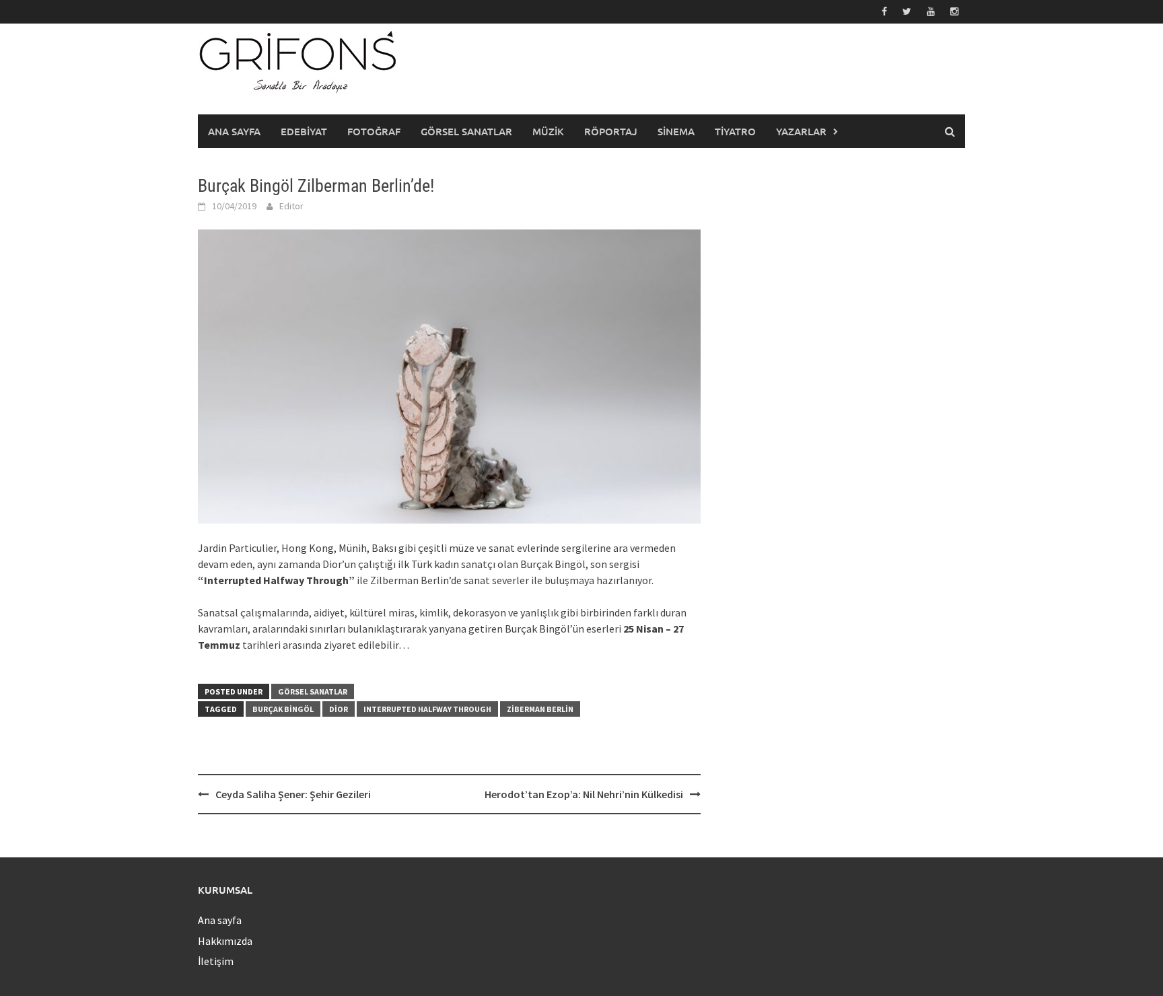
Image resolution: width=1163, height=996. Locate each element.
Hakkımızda (225, 941)
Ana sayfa (234, 131)
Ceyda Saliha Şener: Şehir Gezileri (293, 794)
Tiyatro (735, 131)
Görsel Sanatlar (466, 131)
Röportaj (610, 131)
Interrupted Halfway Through (427, 709)
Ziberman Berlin (540, 709)
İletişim (216, 961)
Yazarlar (801, 131)
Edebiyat (304, 131)
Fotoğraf (373, 131)
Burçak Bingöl (283, 709)
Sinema (676, 131)
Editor (291, 206)
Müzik (548, 131)
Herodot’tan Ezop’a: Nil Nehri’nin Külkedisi (584, 794)
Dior (338, 709)
